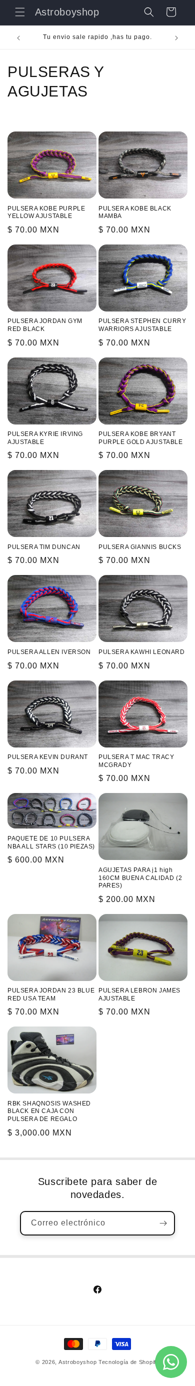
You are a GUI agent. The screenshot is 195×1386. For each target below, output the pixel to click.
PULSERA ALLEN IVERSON (49, 652)
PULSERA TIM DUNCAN (44, 547)
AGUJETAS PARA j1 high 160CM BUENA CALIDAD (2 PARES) (140, 877)
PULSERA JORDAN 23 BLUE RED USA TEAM (51, 994)
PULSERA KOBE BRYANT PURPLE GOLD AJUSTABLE (140, 438)
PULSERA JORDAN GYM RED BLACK (45, 325)
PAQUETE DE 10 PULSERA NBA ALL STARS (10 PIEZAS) (51, 842)
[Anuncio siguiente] (177, 38)
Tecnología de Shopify (129, 1362)
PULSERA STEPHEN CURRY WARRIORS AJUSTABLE (142, 325)
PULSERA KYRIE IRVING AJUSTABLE (45, 438)
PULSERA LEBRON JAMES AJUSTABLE (139, 994)
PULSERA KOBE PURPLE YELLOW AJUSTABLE (46, 212)
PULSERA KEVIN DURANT (48, 757)
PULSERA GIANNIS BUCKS (140, 547)
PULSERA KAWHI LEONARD (141, 652)
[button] (20, 12)
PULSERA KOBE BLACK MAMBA (135, 212)
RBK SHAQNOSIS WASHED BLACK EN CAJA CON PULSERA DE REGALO (49, 1111)
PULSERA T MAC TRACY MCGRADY (136, 761)
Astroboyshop (77, 1362)
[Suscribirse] (163, 1223)
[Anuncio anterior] (19, 38)
